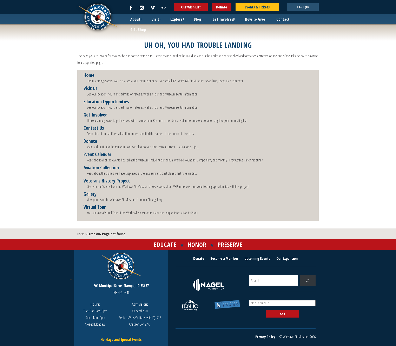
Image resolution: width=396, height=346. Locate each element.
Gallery (90, 194)
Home (89, 75)
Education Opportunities (106, 101)
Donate (221, 7)
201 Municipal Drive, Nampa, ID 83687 (121, 285)
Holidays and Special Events (121, 339)
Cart (303, 7)
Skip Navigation (5, 1)
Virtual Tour (95, 207)
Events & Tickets (257, 7)
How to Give (255, 19)
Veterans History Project (107, 181)
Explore (176, 19)
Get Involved (223, 19)
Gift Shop (138, 29)
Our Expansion (287, 258)
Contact (283, 19)
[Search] (308, 280)
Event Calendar (97, 154)
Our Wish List (191, 7)
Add (282, 314)
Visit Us (90, 88)
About (135, 19)
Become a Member (224, 258)
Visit (155, 19)
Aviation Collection (101, 167)
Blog (197, 19)
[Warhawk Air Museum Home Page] (98, 29)
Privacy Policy (265, 336)
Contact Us (94, 128)
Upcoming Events (257, 258)
